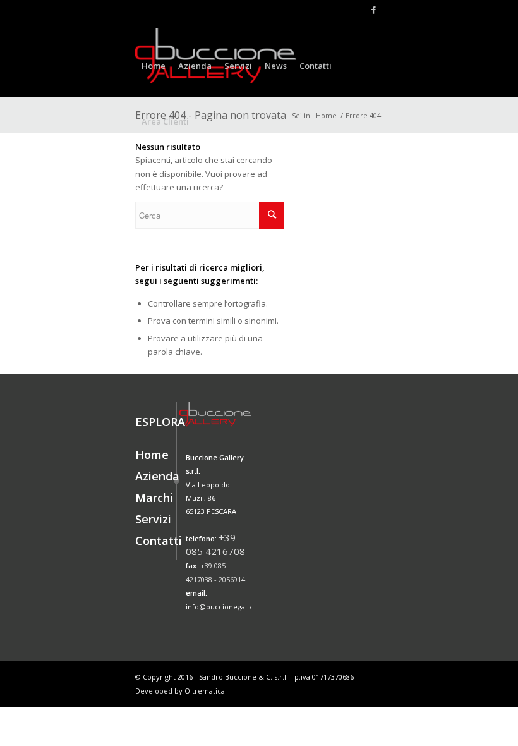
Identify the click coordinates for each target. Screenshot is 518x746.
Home (152, 454)
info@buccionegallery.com (231, 606)
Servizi (153, 519)
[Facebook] (373, 9)
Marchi (154, 497)
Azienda (157, 476)
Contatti (158, 540)
